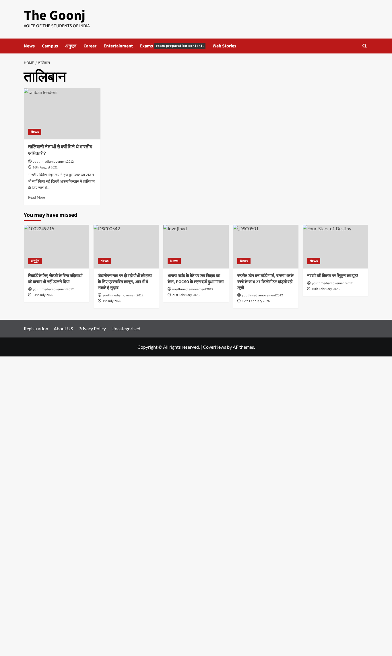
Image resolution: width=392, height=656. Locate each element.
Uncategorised (125, 328)
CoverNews (214, 347)
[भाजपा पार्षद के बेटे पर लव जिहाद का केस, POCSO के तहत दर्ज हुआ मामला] (196, 246)
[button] (364, 46)
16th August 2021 (45, 167)
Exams (172, 46)
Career (90, 46)
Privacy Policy (92, 328)
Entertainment (118, 46)
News (29, 46)
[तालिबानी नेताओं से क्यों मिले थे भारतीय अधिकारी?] (62, 113)
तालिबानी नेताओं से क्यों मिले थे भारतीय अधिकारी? (60, 150)
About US (63, 328)
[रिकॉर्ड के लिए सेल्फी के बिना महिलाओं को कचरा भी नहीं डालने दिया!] (56, 246)
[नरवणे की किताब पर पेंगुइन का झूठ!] (335, 246)
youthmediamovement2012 (53, 161)
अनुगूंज (70, 46)
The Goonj (54, 15)
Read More (36, 197)
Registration (36, 328)
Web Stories (224, 46)
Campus (50, 46)
